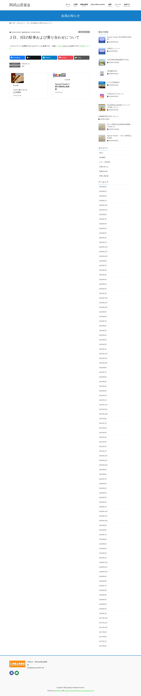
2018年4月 (103, 599)
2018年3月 (103, 604)
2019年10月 (103, 521)
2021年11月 (103, 409)
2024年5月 (103, 275)
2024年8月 (103, 261)
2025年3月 (103, 233)
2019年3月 (103, 548)
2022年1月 (103, 400)
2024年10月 (103, 256)
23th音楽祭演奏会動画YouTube (118, 60)
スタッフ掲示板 (104, 162)
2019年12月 (103, 511)
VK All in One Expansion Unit (85, 690)
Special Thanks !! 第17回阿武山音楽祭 (63, 86)
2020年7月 (103, 479)
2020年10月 (103, 465)
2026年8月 (103, 187)
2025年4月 (103, 228)
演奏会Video (103, 171)
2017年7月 (103, 641)
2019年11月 (103, 516)
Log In (59, 46)
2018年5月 (103, 595)
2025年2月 (103, 238)
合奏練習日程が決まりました (108, 116)
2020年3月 (103, 497)
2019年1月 (103, 558)
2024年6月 (103, 270)
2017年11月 (103, 623)
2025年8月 (103, 214)
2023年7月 (103, 321)
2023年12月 (103, 298)
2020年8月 (103, 474)
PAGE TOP (135, 673)
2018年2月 (103, 609)
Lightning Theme (70, 690)
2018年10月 (103, 572)
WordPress (58, 690)
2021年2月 (103, 446)
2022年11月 (103, 358)
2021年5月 (103, 432)
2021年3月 (103, 442)
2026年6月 (103, 191)
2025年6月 (103, 224)
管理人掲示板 (103, 176)
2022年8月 (103, 367)
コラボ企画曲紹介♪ (113, 82)
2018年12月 (103, 562)
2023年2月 (103, 344)
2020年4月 (103, 493)
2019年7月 (103, 535)
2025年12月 (103, 205)
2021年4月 (103, 437)
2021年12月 (103, 405)
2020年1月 (103, 507)
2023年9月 (103, 312)
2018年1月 (103, 613)
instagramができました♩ (116, 94)
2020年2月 (103, 502)
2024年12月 (103, 247)
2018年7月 (103, 586)
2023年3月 (103, 340)
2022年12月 (103, 354)
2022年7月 (103, 372)
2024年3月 (103, 284)
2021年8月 (103, 418)
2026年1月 (103, 200)
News (101, 153)
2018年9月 (103, 576)
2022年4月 (103, 386)
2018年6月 (103, 590)
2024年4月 (103, 279)
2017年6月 (103, 646)
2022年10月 (103, 363)
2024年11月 (103, 251)
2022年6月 (103, 377)
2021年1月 (103, 451)
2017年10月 (103, 627)
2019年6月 (103, 539)
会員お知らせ (84, 32)
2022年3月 (103, 391)
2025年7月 (103, 219)
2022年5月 (103, 381)
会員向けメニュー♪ (113, 48)
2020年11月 (103, 460)
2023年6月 (103, 326)
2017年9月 (103, 632)
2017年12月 (103, 618)
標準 (23, 66)
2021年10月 (103, 414)
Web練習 (102, 157)
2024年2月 (103, 289)
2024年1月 (103, 293)
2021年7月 (103, 423)
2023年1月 (103, 349)
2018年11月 (103, 567)
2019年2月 (103, 553)
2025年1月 (103, 242)
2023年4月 (103, 335)
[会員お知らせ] (17, 78)
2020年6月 (103, 483)
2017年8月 (103, 637)
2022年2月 (103, 395)
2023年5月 (103, 330)
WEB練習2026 (112, 71)
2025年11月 (103, 210)
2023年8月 (103, 316)
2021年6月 (103, 428)
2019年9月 (103, 525)
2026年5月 (103, 196)
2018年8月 (103, 581)
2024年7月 (103, 265)
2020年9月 (103, 470)
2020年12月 (103, 456)
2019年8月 (103, 530)
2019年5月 (103, 544)
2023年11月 (103, 303)
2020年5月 (103, 488)
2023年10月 (103, 307)
